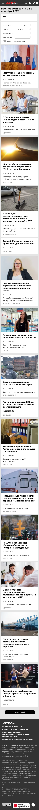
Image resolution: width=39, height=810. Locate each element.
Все (4, 17)
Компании (7, 251)
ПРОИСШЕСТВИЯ (9, 234)
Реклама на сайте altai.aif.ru (15, 730)
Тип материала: (8, 25)
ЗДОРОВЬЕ (7, 133)
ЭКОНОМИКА (8, 659)
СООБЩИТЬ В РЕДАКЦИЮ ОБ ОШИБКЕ (17, 739)
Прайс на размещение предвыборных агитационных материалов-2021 (16, 734)
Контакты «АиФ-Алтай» (12, 727)
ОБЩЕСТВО (7, 182)
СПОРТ (5, 350)
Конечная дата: (7, 37)
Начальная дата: (8, 33)
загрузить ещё (20, 712)
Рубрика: (6, 29)
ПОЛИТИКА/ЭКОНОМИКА (13, 86)
